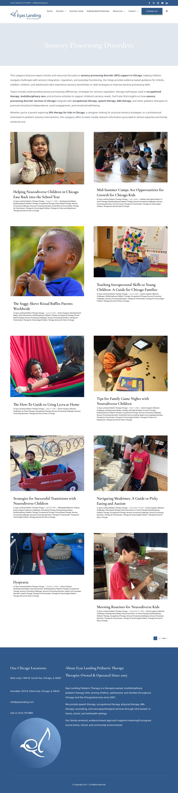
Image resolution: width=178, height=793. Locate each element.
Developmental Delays (23, 159)
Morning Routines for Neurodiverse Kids (128, 606)
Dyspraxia (20, 582)
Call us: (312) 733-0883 (21, 712)
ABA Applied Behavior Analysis (29, 462)
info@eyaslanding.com (40, 3)
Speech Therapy (53, 558)
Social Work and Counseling (62, 206)
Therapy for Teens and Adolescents (33, 168)
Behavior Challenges (119, 254)
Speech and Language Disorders (121, 370)
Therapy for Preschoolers (43, 165)
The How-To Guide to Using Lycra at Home (46, 404)
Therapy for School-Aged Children (64, 165)
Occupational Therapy (65, 159)
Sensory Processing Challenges (39, 162)
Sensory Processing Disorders (62, 162)
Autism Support (22, 262)
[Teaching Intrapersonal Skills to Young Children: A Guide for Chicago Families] (131, 251)
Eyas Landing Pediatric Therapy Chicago (29, 201)
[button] (167, 11)
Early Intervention (52, 262)
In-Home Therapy (128, 159)
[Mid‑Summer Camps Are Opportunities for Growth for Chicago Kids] (131, 157)
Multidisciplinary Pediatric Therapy (44, 159)
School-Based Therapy (63, 203)
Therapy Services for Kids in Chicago (60, 168)
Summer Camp (149, 162)
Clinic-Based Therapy (48, 510)
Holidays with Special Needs (111, 159)
